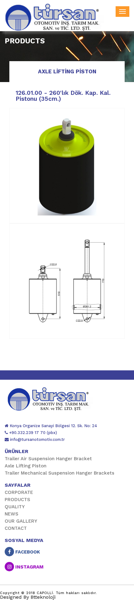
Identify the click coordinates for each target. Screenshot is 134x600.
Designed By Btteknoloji (27, 597)
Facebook (27, 552)
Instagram (29, 567)
